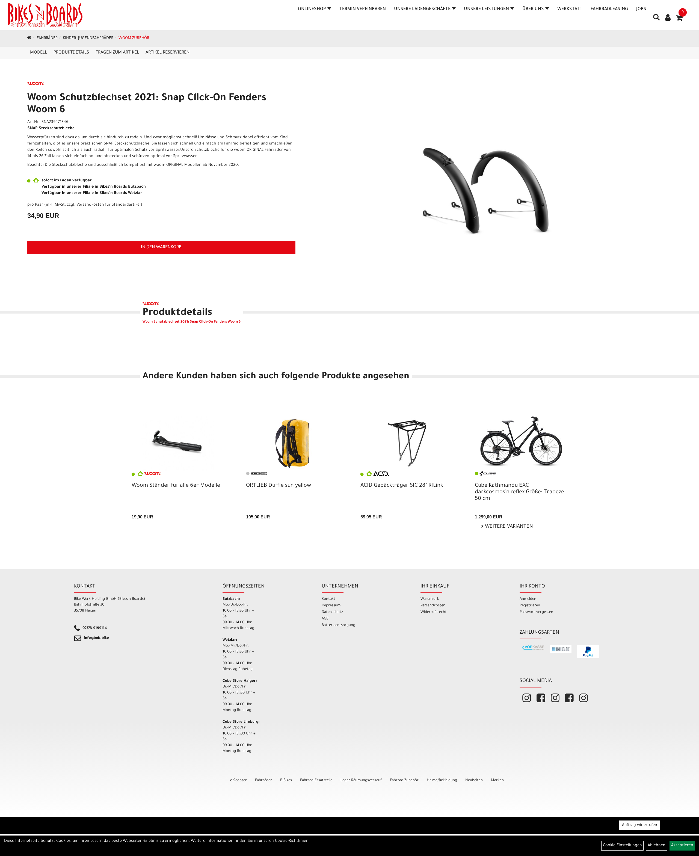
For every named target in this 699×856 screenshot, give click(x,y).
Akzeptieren (682, 845)
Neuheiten (474, 780)
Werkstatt (569, 9)
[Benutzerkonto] (667, 18)
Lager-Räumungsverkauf (361, 780)
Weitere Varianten (508, 527)
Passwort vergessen (536, 612)
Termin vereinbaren (362, 9)
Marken (497, 780)
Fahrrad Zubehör (404, 780)
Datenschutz (332, 612)
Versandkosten (432, 606)
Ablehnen (656, 845)
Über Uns (533, 9)
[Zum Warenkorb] (679, 19)
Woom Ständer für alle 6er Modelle (176, 486)
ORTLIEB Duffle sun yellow (278, 486)
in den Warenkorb (161, 247)
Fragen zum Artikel (117, 52)
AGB (325, 619)
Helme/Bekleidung (442, 780)
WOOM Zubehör (134, 38)
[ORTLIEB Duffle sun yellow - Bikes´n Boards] (292, 443)
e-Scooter (238, 780)
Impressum (331, 606)
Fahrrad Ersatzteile (316, 780)
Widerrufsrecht (433, 612)
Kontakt (328, 599)
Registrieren (530, 606)
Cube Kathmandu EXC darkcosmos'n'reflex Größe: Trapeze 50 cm (519, 492)
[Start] (29, 38)
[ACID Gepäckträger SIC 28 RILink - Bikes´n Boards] (406, 443)
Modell (38, 52)
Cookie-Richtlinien (292, 841)
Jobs (641, 9)
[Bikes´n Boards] (45, 15)
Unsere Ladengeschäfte (422, 9)
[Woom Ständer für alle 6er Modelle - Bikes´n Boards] (178, 443)
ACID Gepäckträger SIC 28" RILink (401, 486)
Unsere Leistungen (486, 9)
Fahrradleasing (609, 9)
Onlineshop (312, 9)
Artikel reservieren (167, 52)
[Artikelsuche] (656, 19)
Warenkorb (429, 599)
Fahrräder (47, 38)
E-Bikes (286, 780)
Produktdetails (71, 52)
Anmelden (528, 599)
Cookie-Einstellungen (622, 845)
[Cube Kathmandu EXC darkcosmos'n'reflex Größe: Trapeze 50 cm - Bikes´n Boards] (521, 441)
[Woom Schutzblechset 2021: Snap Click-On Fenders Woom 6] (484, 190)
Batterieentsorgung (338, 625)
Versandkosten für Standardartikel (108, 205)
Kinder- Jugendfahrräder (88, 38)
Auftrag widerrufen (639, 825)
